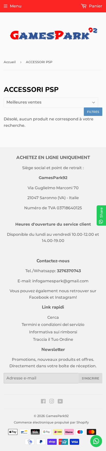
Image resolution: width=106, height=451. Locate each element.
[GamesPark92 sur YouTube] (60, 401)
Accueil (10, 62)
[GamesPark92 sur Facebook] (43, 401)
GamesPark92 (57, 416)
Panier (95, 6)
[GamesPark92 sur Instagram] (51, 401)
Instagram (65, 297)
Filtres (93, 112)
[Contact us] (96, 441)
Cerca (53, 317)
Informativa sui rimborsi (53, 332)
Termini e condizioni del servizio (53, 324)
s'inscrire (90, 378)
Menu (15, 6)
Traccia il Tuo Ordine (53, 339)
